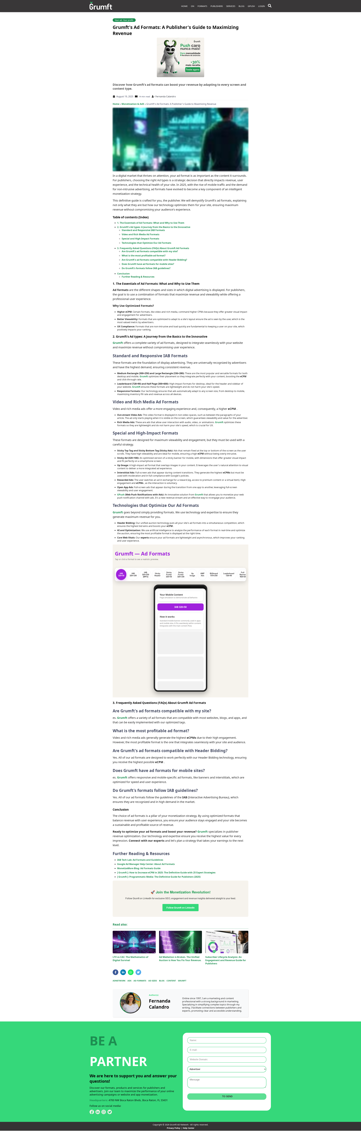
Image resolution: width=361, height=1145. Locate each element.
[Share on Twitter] (138, 972)
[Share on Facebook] (115, 972)
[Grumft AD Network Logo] (101, 6)
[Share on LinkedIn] (123, 972)
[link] (130, 1003)
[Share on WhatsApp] (131, 972)
